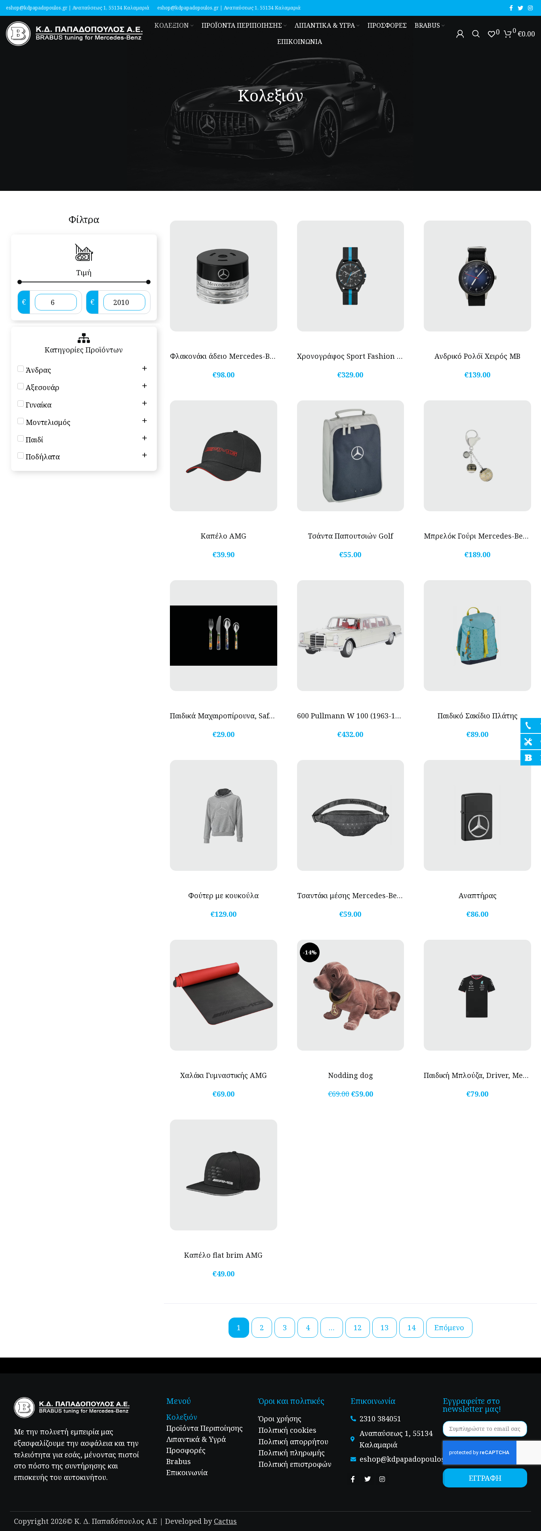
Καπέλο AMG (223, 536)
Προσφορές (186, 1450)
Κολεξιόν (181, 1417)
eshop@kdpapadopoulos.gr (36, 7)
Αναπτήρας (478, 895)
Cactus (225, 1521)
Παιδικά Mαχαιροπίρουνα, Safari (224, 715)
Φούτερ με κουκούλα (223, 895)
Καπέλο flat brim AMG (223, 1255)
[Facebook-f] (353, 1479)
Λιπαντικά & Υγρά (196, 1439)
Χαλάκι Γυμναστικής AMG (223, 1075)
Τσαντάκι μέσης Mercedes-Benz (351, 895)
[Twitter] (367, 1479)
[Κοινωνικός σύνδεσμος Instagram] (530, 8)
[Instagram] (382, 1479)
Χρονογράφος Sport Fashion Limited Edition (374, 356)
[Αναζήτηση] (476, 34)
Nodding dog (350, 1075)
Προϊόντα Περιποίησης (204, 1428)
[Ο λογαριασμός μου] (460, 34)
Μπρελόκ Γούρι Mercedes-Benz (477, 536)
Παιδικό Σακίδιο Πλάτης (478, 715)
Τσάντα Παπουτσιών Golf (350, 536)
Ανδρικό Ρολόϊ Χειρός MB (477, 356)
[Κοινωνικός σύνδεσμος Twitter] (520, 8)
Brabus (178, 1461)
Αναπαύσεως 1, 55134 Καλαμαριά (110, 7)
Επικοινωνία (187, 1472)
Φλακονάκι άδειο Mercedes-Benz (226, 356)
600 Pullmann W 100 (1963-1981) (353, 715)
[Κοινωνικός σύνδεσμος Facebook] (511, 8)
